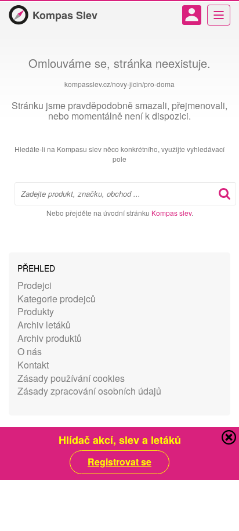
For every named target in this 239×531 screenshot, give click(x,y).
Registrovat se (119, 462)
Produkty (35, 311)
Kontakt (33, 364)
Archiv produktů (49, 338)
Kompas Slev (64, 15)
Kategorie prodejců (56, 298)
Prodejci (34, 285)
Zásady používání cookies (71, 378)
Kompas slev (171, 213)
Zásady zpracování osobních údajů (89, 391)
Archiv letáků (44, 324)
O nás (29, 351)
